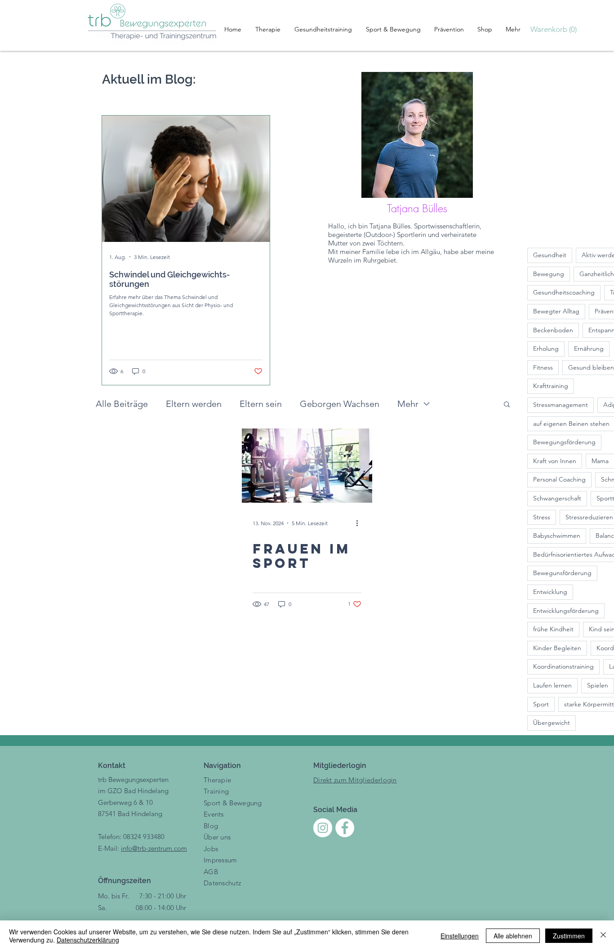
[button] (556, 29)
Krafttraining (550, 386)
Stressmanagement (560, 405)
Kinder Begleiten (557, 648)
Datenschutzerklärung (88, 939)
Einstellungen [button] (459, 935)
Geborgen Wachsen (339, 403)
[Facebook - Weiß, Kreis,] (344, 827)
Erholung (546, 348)
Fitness (543, 367)
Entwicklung (550, 592)
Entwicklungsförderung (566, 611)
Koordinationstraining (563, 666)
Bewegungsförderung (564, 442)
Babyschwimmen (556, 535)
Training (216, 791)
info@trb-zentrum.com (154, 848)
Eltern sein (261, 403)
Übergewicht (551, 723)
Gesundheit (549, 255)
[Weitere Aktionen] (360, 523)
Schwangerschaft (557, 498)
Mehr (407, 403)
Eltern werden (194, 403)
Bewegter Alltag (556, 311)
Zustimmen (569, 935)
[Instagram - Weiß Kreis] (322, 827)
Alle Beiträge (122, 403)
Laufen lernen (552, 685)
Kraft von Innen (554, 461)
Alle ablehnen (513, 935)
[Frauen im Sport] (307, 466)
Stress (541, 517)
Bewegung (548, 274)
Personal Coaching (559, 479)
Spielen (597, 685)
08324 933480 (144, 836)
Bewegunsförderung (562, 573)
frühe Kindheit (553, 629)
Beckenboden (553, 330)
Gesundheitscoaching (564, 292)
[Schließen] (603, 936)
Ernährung (589, 348)
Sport (541, 704)
